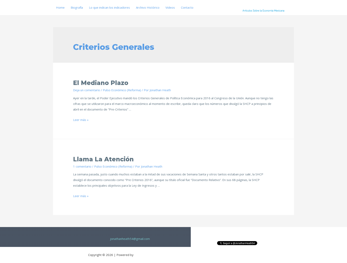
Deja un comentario (86, 90)
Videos (170, 7)
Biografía (77, 7)
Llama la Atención (103, 159)
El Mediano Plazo (100, 83)
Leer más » (81, 120)
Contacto (187, 7)
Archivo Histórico (147, 7)
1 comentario (82, 166)
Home (60, 7)
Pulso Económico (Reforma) (122, 90)
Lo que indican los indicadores (109, 7)
